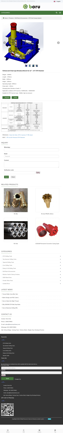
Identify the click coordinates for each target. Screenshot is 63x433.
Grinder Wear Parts (8, 280)
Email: (6, 153)
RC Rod (16, 243)
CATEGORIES (5, 12)
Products (11, 18)
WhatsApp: (7, 147)
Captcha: (3, 370)
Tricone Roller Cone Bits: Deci (10, 294)
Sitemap (46, 419)
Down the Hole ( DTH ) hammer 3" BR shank (21, 135)
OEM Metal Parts (7, 277)
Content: (6, 160)
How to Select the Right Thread (10, 301)
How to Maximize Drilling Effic (10, 308)
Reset (13, 177)
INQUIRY (6, 97)
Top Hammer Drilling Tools (9, 259)
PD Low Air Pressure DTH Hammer (16, 137)
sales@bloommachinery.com (12, 324)
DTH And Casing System (35, 18)
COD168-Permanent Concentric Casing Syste (47, 243)
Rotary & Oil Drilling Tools (9, 268)
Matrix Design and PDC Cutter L (10, 297)
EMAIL (15, 97)
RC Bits (16, 213)
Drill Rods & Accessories (21, 18)
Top (55, 432)
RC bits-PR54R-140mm (47, 213)
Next (58, 42)
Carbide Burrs (6, 283)
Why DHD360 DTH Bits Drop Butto (11, 304)
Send (6, 177)
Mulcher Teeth (6, 355)
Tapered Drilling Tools (8, 262)
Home (6, 18)
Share (7, 432)
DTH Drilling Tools (7, 256)
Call (24, 432)
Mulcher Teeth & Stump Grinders (11, 274)
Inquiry (39, 432)
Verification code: (9, 170)
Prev (4, 42)
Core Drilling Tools (7, 265)
